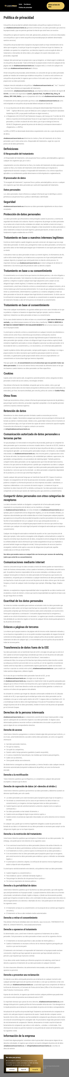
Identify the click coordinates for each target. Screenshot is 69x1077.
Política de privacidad (25, 7)
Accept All (35, 1069)
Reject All (23, 1069)
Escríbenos (27, 4)
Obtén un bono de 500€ (54, 6)
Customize (12, 1069)
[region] (23, 1064)
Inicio (20, 4)
